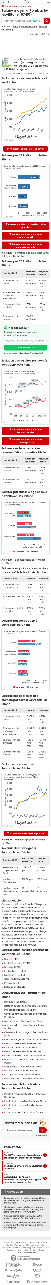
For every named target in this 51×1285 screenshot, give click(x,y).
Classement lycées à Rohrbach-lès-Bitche (26, 1039)
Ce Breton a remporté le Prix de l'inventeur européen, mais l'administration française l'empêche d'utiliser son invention (23, 1209)
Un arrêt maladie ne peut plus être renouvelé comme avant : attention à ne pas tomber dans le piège (25, 1225)
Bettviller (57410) (13, 967)
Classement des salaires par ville (27, 149)
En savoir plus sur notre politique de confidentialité (23, 353)
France (18, 6)
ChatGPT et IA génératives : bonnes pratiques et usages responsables (23, 1155)
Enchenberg (7, 29)
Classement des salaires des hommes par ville (27, 440)
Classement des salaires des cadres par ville (27, 225)
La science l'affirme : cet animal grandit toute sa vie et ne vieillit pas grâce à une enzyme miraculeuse (25, 1200)
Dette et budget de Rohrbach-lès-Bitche (26, 1006)
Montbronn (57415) (14, 975)
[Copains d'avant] (13, 1276)
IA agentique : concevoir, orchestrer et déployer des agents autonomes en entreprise (22, 1178)
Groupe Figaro (38, 1250)
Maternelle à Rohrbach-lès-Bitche (22, 1043)
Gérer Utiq (26, 1247)
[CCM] (38, 1265)
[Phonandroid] (38, 1281)
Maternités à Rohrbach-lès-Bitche (22, 1051)
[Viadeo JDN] (38, 1276)
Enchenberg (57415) (15, 971)
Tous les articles (37, 1247)
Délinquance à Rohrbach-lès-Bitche (23, 1066)
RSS (47, 1247)
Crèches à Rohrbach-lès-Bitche (21, 1047)
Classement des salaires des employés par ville (27, 245)
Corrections (11, 1250)
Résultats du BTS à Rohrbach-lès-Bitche (25, 1112)
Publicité (44, 1242)
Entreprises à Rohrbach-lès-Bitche (22, 1074)
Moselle (28, 6)
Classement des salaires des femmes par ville (27, 430)
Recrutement (20, 1245)
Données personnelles (35, 1245)
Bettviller (43, 26)
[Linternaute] (13, 1270)
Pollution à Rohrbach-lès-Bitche (21, 1070)
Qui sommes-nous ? (11, 1242)
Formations (12, 1147)
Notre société (35, 1242)
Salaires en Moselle (14, 987)
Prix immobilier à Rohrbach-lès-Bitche (24, 1078)
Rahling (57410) (12, 983)
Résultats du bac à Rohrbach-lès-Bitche (25, 1101)
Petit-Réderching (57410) (17, 963)
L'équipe (25, 1242)
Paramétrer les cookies (11, 1247)
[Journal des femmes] (13, 1265)
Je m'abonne (23, 348)
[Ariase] (13, 1281)
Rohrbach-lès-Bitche (15, 1002)
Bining (15, 26)
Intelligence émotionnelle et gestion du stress (23, 1166)
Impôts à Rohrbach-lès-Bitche (20, 1010)
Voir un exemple (40, 1135)
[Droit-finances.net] (38, 1270)
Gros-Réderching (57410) (17, 979)
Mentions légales (24, 1250)
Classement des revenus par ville (27, 833)
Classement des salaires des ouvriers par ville (27, 235)
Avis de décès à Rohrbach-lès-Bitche (23, 1021)
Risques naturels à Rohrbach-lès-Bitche (25, 1055)
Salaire (10, 6)
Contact (10, 1245)
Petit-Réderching (29, 26)
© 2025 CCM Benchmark (26, 1253)
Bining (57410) (11, 959)
